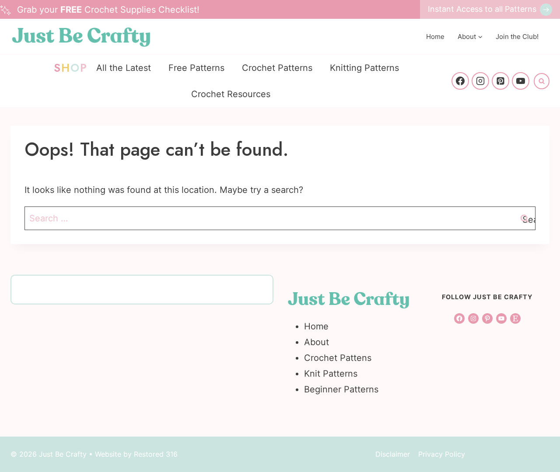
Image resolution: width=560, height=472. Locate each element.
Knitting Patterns (364, 68)
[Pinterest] (500, 81)
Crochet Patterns (277, 68)
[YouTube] (520, 81)
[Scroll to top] (536, 361)
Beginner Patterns (341, 389)
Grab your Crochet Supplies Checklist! (108, 9)
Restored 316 (156, 454)
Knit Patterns (330, 373)
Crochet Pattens (337, 358)
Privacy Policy (441, 454)
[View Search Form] (542, 81)
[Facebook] (460, 81)
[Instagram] (480, 81)
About (316, 342)
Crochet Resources (230, 94)
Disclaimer (392, 454)
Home (435, 36)
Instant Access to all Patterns (482, 9)
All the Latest (123, 68)
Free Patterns (196, 68)
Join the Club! (517, 36)
